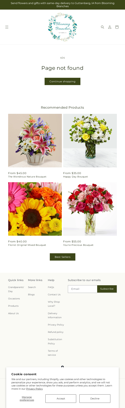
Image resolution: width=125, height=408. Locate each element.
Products (13, 305)
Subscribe (107, 288)
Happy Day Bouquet (75, 176)
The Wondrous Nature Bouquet (27, 176)
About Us (13, 313)
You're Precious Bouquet (78, 245)
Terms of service (53, 352)
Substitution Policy (55, 341)
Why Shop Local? (54, 303)
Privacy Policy (34, 388)
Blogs (31, 294)
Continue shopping (62, 81)
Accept (61, 398)
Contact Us (54, 294)
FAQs (51, 287)
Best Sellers (62, 256)
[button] (6, 27)
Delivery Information (55, 315)
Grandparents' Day (16, 289)
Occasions (14, 298)
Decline (94, 398)
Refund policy (55, 332)
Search (32, 287)
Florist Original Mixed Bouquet (27, 245)
